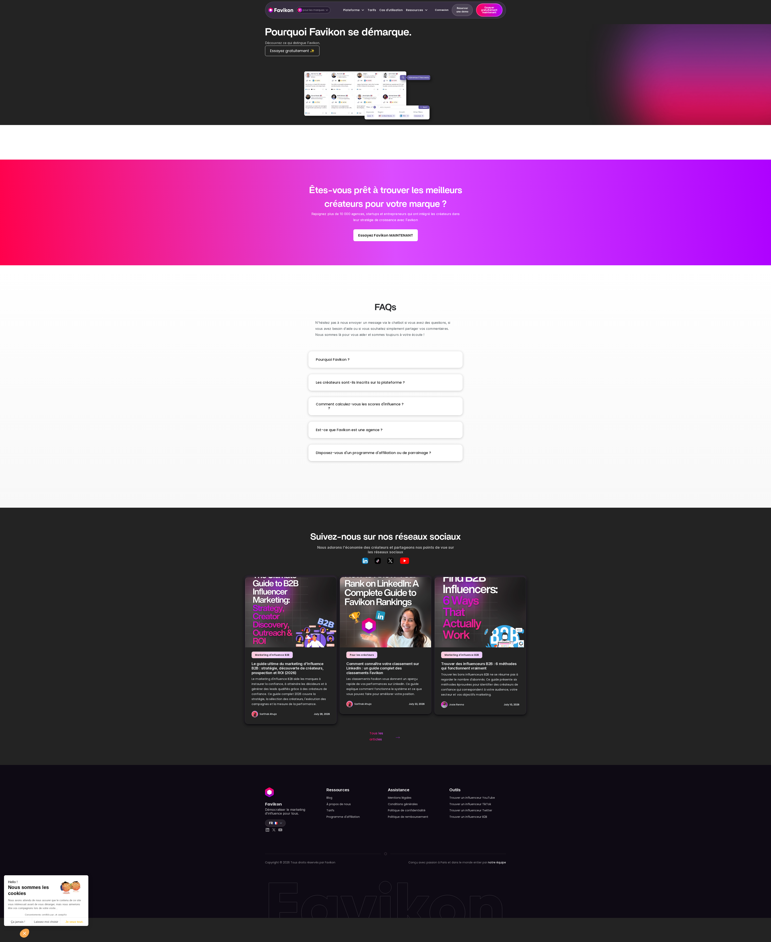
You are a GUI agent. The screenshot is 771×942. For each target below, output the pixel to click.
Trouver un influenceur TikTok (470, 804)
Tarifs (372, 10)
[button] (313, 10)
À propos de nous (338, 804)
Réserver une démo (462, 10)
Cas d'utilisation (391, 10)
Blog (329, 798)
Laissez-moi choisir (46, 921)
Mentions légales (399, 798)
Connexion (442, 10)
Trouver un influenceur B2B (468, 817)
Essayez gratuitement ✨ (292, 50)
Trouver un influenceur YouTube (472, 798)
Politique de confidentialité (406, 810)
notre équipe (497, 862)
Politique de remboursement (408, 817)
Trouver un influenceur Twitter (470, 810)
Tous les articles (376, 736)
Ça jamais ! (18, 921)
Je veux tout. (74, 921)
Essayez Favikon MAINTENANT (385, 235)
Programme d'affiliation (343, 817)
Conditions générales (403, 804)
